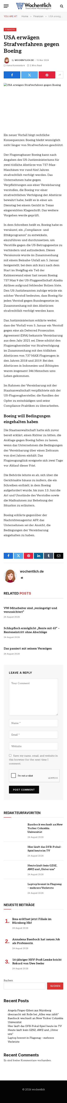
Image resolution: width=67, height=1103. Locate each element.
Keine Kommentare (16, 65)
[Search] (61, 6)
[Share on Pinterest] (47, 74)
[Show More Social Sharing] (59, 74)
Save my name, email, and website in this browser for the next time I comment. (33, 759)
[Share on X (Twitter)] (29, 74)
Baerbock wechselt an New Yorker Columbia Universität (45, 828)
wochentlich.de (24, 60)
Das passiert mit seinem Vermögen (28, 648)
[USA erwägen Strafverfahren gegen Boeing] (33, 102)
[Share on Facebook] (12, 74)
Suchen (8, 980)
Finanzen (10, 30)
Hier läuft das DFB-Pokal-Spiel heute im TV (35, 1026)
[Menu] (6, 6)
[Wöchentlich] (33, 6)
